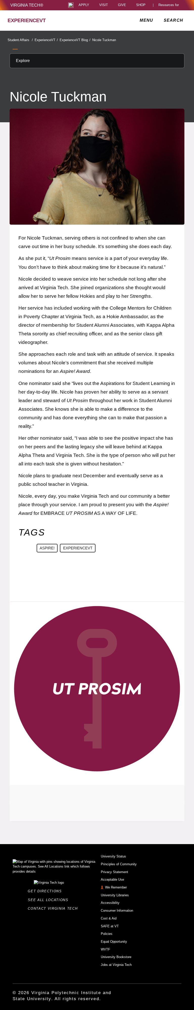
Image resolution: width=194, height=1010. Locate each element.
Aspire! (47, 548)
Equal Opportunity (114, 941)
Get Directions (46, 891)
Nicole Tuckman (104, 40)
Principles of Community (119, 864)
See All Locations (49, 900)
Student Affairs (20, 40)
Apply (84, 5)
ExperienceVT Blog (75, 40)
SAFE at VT (110, 926)
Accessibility (110, 903)
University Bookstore (116, 957)
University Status (113, 856)
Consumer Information (117, 910)
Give (122, 5)
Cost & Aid (108, 918)
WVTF (105, 949)
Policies (106, 934)
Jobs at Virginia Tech (116, 965)
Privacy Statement (114, 872)
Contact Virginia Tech (54, 908)
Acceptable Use (112, 879)
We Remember (116, 887)
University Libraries (115, 895)
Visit (103, 5)
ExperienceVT (46, 40)
